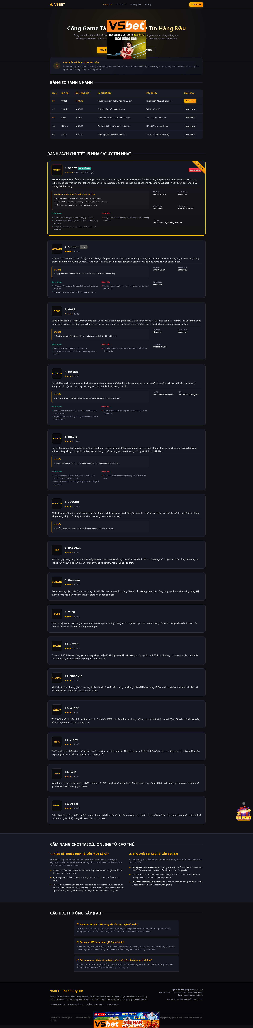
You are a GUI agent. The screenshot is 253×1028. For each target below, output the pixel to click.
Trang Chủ (107, 4)
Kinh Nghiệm (135, 4)
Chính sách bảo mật (58, 1004)
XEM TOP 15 (196, 4)
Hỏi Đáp (148, 4)
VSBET (59, 4)
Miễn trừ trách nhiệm (95, 1004)
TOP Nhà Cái (120, 4)
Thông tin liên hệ (112, 1004)
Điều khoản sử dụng (76, 1004)
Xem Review (190, 101)
